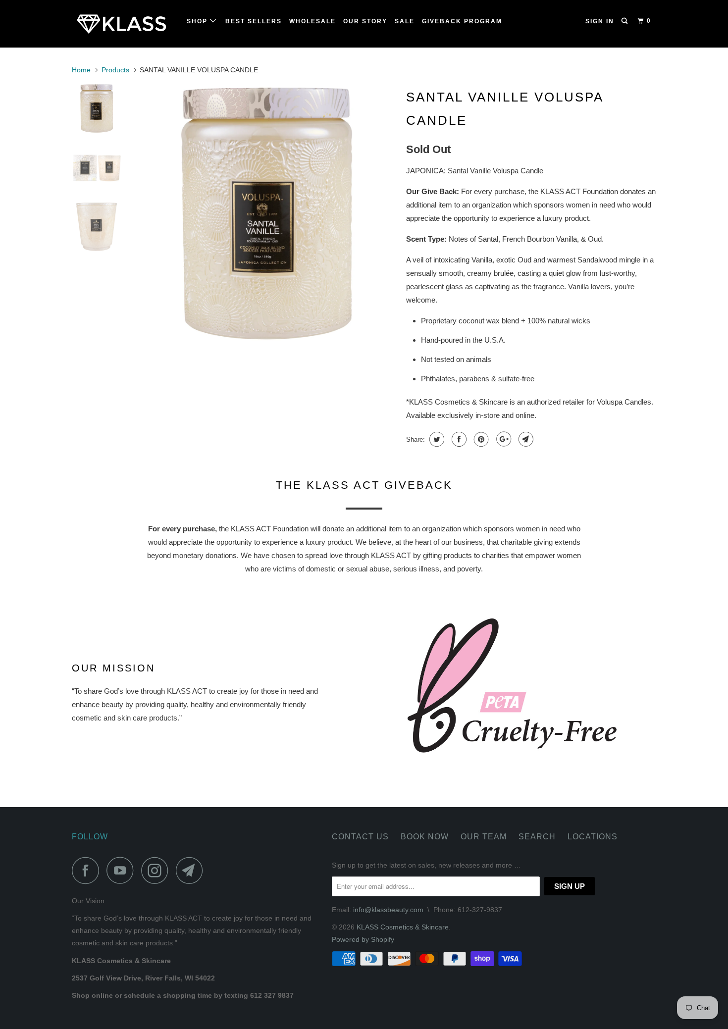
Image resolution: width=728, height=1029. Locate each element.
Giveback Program (462, 21)
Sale (405, 21)
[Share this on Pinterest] (480, 439)
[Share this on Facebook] (458, 439)
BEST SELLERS (253, 21)
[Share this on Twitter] (435, 439)
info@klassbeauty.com (388, 910)
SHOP (198, 21)
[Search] (625, 21)
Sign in (599, 21)
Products (115, 70)
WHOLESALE (312, 21)
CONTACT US (360, 836)
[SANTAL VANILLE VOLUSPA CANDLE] (266, 213)
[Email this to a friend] (524, 439)
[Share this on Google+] (502, 439)
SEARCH (537, 836)
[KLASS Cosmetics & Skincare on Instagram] (157, 870)
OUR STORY (365, 21)
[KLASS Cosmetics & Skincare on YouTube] (122, 870)
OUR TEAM (484, 836)
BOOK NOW (425, 836)
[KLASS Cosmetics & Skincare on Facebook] (88, 870)
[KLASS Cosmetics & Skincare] (122, 23)
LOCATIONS (593, 836)
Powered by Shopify (363, 939)
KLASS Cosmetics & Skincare (403, 927)
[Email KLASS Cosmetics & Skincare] (192, 870)
